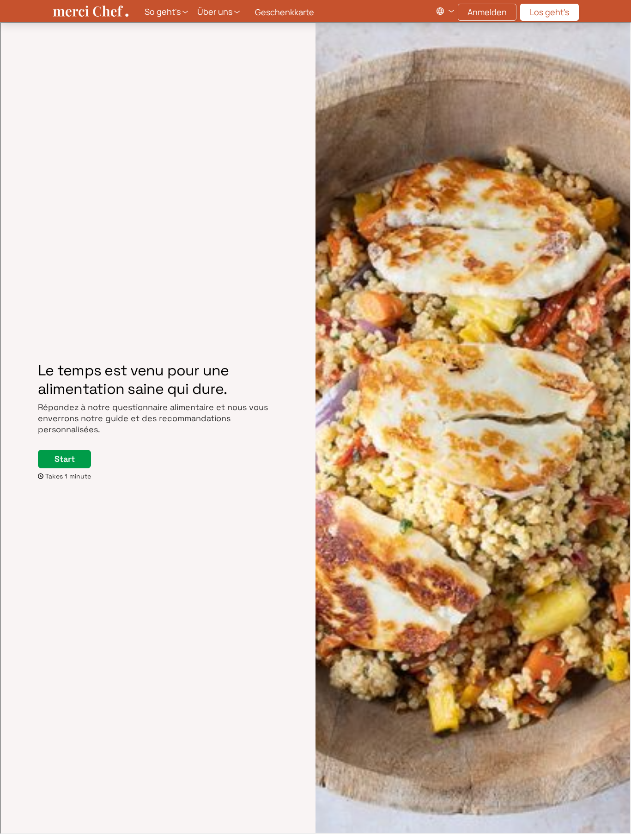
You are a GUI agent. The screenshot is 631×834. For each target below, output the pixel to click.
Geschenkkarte (284, 12)
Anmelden (487, 12)
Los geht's (549, 12)
